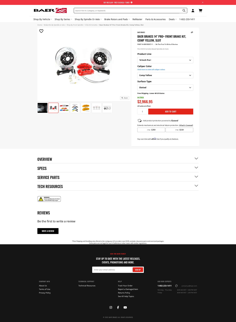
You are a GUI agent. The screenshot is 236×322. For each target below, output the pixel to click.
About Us (43, 285)
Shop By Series (62, 19)
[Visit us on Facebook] (118, 307)
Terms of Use (44, 289)
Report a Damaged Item (128, 289)
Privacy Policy (45, 292)
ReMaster (137, 19)
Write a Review (48, 231)
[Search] (183, 10)
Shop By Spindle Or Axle (87, 19)
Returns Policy (124, 292)
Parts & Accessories (155, 19)
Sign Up (138, 269)
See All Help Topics (126, 296)
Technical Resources (86, 285)
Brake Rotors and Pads (116, 19)
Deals (172, 19)
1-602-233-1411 (187, 19)
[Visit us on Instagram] (111, 307)
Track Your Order (125, 285)
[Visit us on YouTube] (125, 307)
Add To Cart (170, 111)
